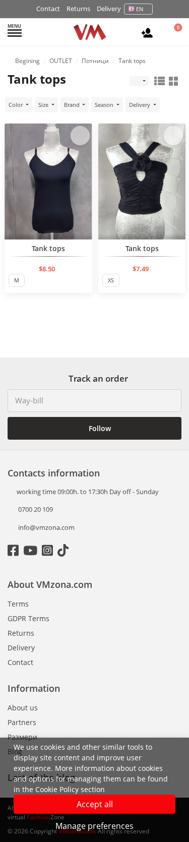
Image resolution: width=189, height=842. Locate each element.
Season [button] (105, 104)
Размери (22, 737)
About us (23, 707)
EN (140, 9)
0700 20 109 (35, 509)
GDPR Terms (28, 618)
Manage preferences (94, 825)
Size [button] (44, 104)
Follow (99, 428)
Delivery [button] (140, 104)
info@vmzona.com (46, 527)
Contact (48, 8)
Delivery (109, 8)
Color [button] (16, 104)
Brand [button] (72, 104)
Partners (22, 722)
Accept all (95, 804)
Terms (18, 604)
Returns (78, 8)
